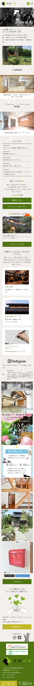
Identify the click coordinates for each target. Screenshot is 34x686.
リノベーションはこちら (17, 206)
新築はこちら (17, 200)
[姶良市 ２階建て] (17, 87)
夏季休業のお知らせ (17, 153)
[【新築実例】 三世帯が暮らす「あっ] (17, 493)
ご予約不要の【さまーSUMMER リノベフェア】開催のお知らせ (17, 172)
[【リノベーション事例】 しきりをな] (17, 397)
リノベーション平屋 (17, 228)
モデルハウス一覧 (17, 244)
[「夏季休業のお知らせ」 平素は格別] (17, 461)
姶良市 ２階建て (17, 87)
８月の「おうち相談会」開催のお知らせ (17, 147)
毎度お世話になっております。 (17, 159)
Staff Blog (17, 581)
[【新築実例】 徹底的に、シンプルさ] (17, 557)
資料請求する (17, 627)
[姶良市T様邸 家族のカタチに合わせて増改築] (17, 124)
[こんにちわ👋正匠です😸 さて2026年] (17, 429)
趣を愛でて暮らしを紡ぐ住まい (17, 165)
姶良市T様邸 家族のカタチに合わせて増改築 (17, 124)
